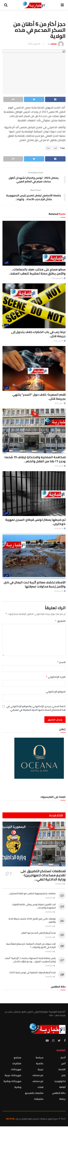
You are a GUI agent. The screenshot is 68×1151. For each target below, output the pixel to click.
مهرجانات (16, 1069)
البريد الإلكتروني (56, 677)
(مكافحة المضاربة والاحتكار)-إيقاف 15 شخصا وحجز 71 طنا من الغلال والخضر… (35, 459)
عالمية (39, 1063)
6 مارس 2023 (34, 44)
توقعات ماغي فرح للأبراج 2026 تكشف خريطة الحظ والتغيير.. (32, 920)
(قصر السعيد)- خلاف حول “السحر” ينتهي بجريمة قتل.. (39, 396)
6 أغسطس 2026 (57, 278)
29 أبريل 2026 (58, 340)
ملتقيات (16, 1063)
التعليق (60, 621)
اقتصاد (62, 1069)
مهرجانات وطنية (12, 1081)
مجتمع (17, 1057)
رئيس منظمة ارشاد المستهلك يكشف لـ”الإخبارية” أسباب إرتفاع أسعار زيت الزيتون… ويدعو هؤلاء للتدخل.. (30, 960)
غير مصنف (37, 1075)
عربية (40, 1069)
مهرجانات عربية (13, 1075)
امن (55, 148)
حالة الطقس (59, 1093)
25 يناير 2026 (59, 528)
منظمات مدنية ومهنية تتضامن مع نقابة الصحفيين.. (32, 893)
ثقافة (62, 1087)
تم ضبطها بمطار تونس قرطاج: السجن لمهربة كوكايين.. (35, 522)
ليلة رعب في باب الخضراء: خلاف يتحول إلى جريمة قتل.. (38, 334)
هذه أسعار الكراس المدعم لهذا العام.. (38, 933)
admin (54, 44)
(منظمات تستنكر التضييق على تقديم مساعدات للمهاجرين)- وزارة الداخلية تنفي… (43, 875)
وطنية (17, 1087)
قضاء (40, 1087)
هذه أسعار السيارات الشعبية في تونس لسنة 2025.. (32, 972)
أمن (6, 262)
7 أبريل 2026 (59, 403)
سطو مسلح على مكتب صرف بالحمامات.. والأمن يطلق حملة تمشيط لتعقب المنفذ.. (37, 271)
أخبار (63, 1057)
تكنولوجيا (60, 1081)
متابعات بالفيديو (34, 1093)
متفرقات (38, 1099)
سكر (48, 148)
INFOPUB (10, 1119)
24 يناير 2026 (59, 591)
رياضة (62, 1099)
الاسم (61, 662)
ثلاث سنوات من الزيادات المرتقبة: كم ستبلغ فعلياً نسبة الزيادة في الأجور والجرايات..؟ (31, 945)
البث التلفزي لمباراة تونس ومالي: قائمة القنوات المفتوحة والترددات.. (34, 906)
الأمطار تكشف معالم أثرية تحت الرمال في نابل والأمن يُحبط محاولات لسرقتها (35, 584)
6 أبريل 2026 (59, 465)
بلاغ (64, 1075)
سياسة (39, 1057)
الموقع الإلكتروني (56, 691)
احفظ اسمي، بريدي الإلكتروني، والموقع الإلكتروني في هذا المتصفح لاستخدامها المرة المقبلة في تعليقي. (36, 708)
